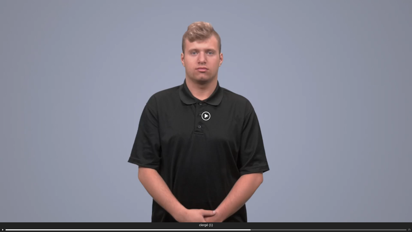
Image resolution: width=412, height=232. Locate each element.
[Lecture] (3, 230)
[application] (206, 116)
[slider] (206, 229)
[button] (206, 116)
